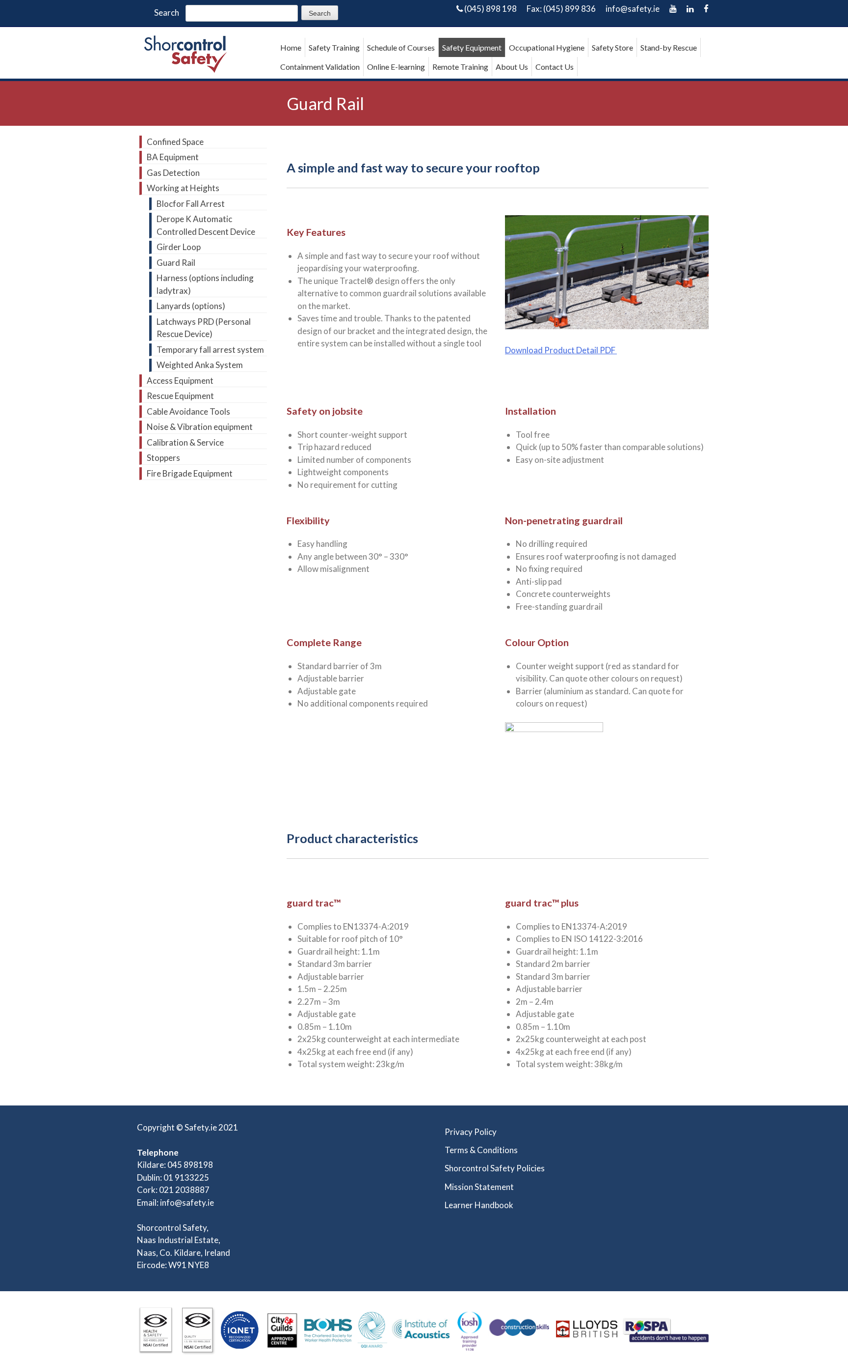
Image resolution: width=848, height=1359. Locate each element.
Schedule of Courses (401, 47)
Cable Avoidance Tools (188, 411)
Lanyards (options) (191, 306)
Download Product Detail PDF (561, 350)
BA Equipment (173, 157)
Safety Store (612, 47)
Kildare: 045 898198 (175, 1165)
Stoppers (163, 458)
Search (166, 12)
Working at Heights (183, 188)
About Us (512, 66)
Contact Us (554, 66)
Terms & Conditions (481, 1150)
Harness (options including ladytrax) (205, 284)
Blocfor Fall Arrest (191, 203)
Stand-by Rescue (668, 47)
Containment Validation (320, 66)
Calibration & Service (185, 442)
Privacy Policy (471, 1132)
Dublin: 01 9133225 (173, 1177)
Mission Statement (479, 1187)
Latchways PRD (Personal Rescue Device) (204, 328)
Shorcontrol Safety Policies (495, 1168)
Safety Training (334, 47)
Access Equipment (180, 380)
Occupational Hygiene (546, 47)
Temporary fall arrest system (210, 349)
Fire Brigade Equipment (190, 473)
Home (290, 47)
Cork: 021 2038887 (173, 1190)
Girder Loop (179, 247)
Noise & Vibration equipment (200, 427)
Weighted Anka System (200, 365)
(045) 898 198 (490, 8)
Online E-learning (396, 66)
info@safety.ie (633, 8)
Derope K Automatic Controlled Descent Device (206, 225)
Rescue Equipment (180, 396)
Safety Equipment (472, 47)
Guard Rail (176, 262)
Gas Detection (173, 173)
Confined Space (175, 142)
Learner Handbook (479, 1205)
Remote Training (460, 66)
